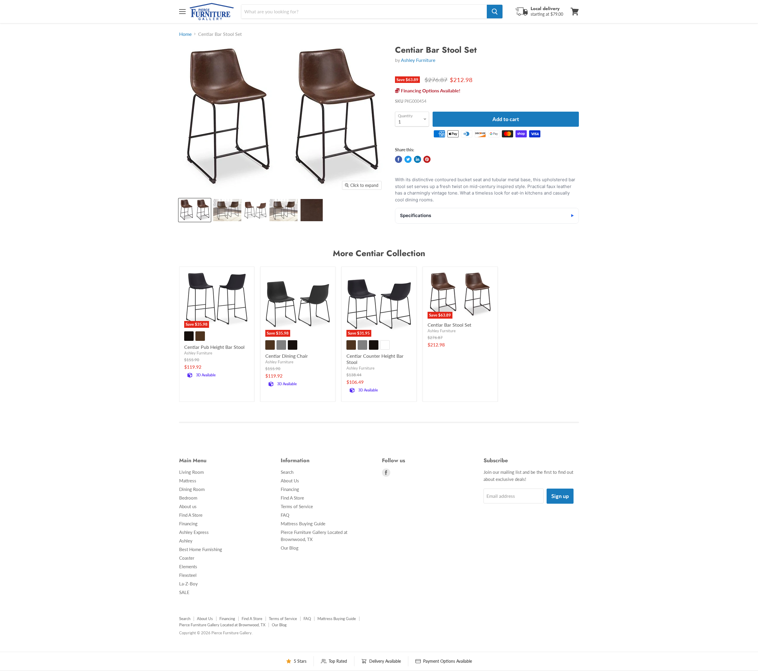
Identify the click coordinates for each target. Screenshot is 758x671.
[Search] (494, 11)
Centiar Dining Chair (286, 356)
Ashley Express (194, 532)
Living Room (191, 472)
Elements (188, 566)
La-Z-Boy (188, 583)
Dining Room (192, 489)
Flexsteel (188, 575)
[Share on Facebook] (398, 159)
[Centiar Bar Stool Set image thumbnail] (195, 210)
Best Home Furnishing (200, 549)
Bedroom (188, 497)
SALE (184, 592)
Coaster (186, 558)
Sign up (560, 496)
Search (287, 472)
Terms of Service (297, 506)
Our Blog (289, 547)
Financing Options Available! (430, 90)
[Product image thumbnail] (227, 210)
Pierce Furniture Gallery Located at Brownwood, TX (222, 624)
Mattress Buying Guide (303, 523)
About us (188, 506)
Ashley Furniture (418, 60)
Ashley (185, 540)
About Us (290, 480)
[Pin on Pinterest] (427, 159)
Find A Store (191, 515)
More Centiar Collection (379, 253)
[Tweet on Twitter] (408, 159)
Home (185, 34)
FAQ (285, 515)
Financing (188, 523)
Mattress (187, 480)
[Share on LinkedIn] (417, 159)
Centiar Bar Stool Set (449, 325)
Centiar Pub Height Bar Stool (214, 347)
